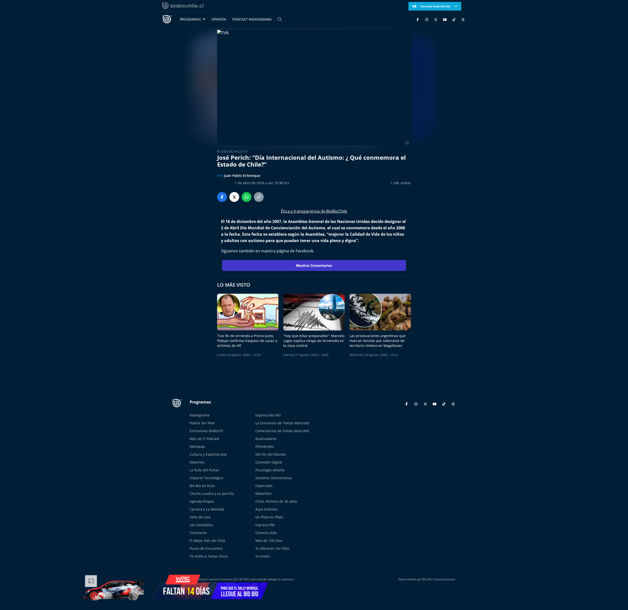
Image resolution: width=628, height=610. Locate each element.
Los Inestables (201, 525)
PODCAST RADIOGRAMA (252, 19)
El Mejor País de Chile (207, 540)
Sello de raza (200, 517)
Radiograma (199, 415)
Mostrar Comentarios (314, 265)
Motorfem (263, 493)
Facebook (304, 251)
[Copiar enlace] (259, 197)
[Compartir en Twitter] (234, 197)
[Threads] (463, 19)
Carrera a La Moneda (207, 509)
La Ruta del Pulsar (204, 470)
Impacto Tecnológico (206, 478)
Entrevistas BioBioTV (206, 430)
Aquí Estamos (266, 509)
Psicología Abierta (270, 470)
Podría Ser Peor (202, 423)
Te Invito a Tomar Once (209, 556)
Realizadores (265, 438)
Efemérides (264, 446)
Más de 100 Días (268, 540)
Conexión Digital (268, 462)
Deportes (197, 462)
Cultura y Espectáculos (208, 454)
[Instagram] (427, 19)
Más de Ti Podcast (204, 438)
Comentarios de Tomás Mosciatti (282, 430)
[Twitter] (436, 19)
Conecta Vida (266, 532)
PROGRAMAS (190, 19)
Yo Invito (262, 556)
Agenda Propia (202, 501)
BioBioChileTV (232, 151)
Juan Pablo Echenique (242, 175)
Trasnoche (198, 532)
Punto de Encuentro (206, 548)
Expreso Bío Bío (268, 415)
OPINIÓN (218, 19)
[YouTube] (445, 19)
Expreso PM (265, 525)
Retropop (197, 446)
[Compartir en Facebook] (222, 197)
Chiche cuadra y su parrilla (212, 493)
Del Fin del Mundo (270, 454)
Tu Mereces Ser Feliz (272, 548)
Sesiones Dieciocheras (273, 478)
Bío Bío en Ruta (202, 485)
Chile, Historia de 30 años (276, 501)
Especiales (264, 485)
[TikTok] (454, 19)
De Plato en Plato (269, 517)
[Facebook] (418, 19)
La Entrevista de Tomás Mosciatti (282, 423)
